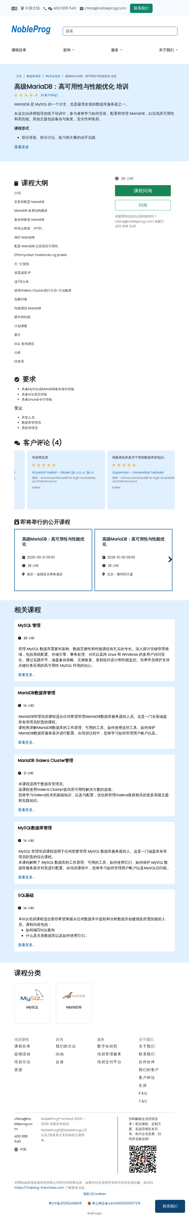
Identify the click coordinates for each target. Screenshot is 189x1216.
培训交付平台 (109, 1062)
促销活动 (22, 1054)
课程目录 (19, 50)
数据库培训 (34, 76)
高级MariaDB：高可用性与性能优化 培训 (90, 76)
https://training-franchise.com (39, 1187)
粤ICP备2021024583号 (65, 1203)
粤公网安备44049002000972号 (116, 1203)
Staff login (94, 1213)
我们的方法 (66, 1046)
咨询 (67, 50)
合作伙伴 (147, 1062)
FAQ (143, 1093)
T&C (143, 1101)
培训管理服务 (109, 1054)
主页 (19, 76)
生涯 (143, 1085)
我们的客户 (149, 1069)
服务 (115, 50)
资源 (18, 1069)
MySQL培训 (53, 76)
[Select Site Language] (14, 8)
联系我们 (170, 1206)
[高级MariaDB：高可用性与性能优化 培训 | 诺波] (35, 29)
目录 (60, 1062)
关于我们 (167, 50)
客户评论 (147, 1077)
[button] (169, 559)
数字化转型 (107, 1046)
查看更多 (21, 147)
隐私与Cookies (94, 1194)
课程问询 (143, 190)
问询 (143, 205)
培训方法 (22, 1062)
